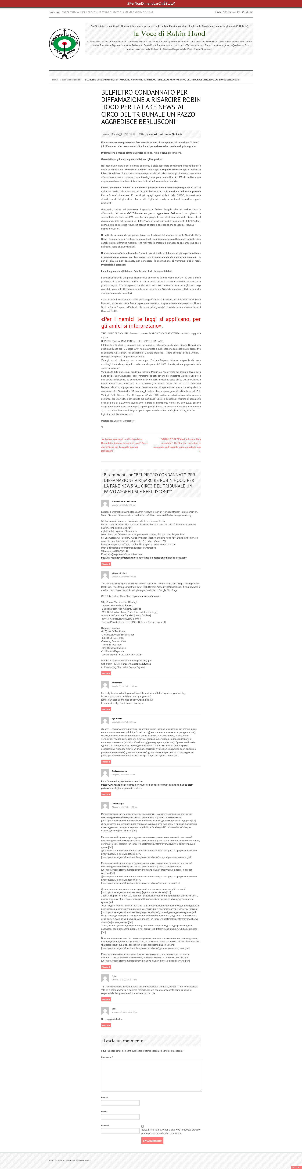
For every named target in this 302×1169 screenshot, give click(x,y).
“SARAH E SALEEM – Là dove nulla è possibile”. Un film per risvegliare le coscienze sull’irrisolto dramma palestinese (177, 444)
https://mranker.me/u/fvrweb (146, 596)
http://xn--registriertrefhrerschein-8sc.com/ (122, 557)
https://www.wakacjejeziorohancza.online (121, 781)
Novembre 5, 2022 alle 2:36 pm (125, 1012)
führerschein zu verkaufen (124, 501)
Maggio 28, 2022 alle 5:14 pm (124, 722)
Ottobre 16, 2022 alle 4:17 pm (124, 979)
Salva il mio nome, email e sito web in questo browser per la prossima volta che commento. (171, 1131)
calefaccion (117, 682)
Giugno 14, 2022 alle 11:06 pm (124, 807)
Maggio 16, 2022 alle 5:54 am (124, 576)
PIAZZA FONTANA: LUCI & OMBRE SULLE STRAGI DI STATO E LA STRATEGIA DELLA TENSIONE (107, 12)
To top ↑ (296, 1167)
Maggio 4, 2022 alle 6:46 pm (123, 504)
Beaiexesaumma (119, 771)
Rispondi (106, 564)
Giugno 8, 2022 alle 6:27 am (123, 774)
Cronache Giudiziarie (71, 79)
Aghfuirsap (117, 718)
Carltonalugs (118, 803)
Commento (107, 1057)
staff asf (153, 134)
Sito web (105, 1125)
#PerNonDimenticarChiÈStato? (151, 3)
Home (55, 79)
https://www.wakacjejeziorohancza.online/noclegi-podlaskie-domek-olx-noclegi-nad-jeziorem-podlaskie (147, 786)
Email (104, 1111)
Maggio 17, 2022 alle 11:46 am (124, 686)
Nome (104, 1097)
